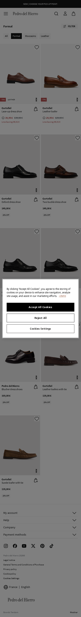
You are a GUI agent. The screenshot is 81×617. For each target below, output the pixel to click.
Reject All (40, 317)
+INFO (62, 296)
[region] (40, 308)
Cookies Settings (40, 328)
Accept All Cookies (40, 307)
